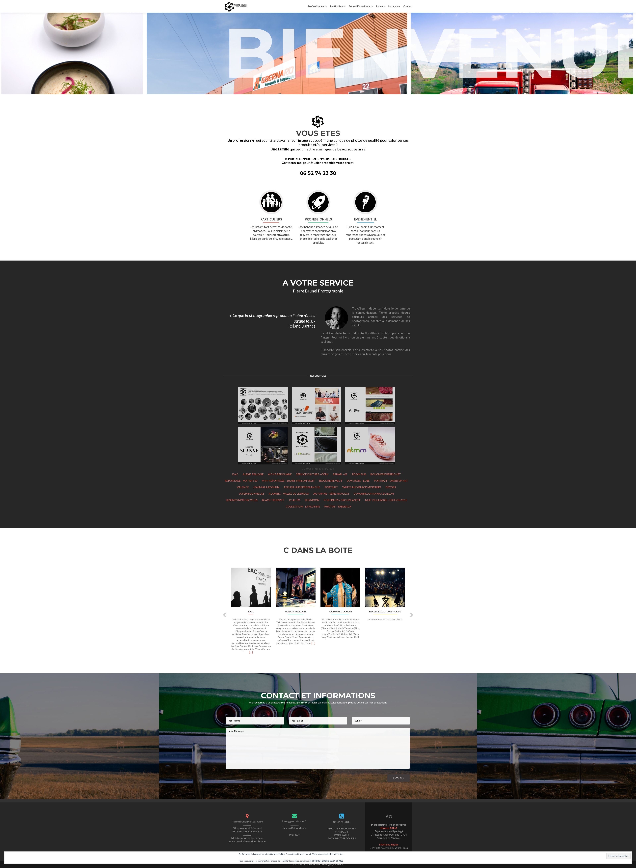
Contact (407, 6)
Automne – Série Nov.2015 (331, 493)
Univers (380, 6)
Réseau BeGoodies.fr (294, 827)
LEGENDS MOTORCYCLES (242, 500)
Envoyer (398, 778)
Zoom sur (359, 474)
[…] (251, 652)
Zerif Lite (375, 847)
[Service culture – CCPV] (385, 587)
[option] (318, 612)
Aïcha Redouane (280, 474)
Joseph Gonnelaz (251, 493)
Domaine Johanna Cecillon (374, 493)
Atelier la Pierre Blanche (302, 487)
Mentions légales (388, 844)
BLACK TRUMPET (273, 500)
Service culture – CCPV (312, 474)
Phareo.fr (294, 834)
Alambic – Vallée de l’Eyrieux (289, 493)
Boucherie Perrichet (385, 474)
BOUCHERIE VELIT (330, 480)
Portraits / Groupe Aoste (342, 500)
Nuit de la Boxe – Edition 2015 (386, 500)
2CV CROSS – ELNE (358, 480)
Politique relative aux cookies (326, 860)
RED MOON (312, 500)
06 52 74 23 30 (341, 821)
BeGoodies (314, 864)
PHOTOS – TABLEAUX (337, 506)
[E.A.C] (251, 587)
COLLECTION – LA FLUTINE (303, 506)
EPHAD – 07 (340, 474)
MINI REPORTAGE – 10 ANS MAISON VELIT (288, 480)
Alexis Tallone (253, 474)
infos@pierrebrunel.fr (294, 821)
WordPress (401, 847)
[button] (225, 615)
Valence (243, 487)
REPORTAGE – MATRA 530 (241, 480)
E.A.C (235, 474)
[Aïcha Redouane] (340, 587)
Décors (390, 487)
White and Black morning (361, 487)
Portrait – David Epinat (391, 480)
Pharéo (340, 864)
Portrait (331, 487)
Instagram (394, 6)
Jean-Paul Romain (266, 487)
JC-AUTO (294, 500)
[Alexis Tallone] (296, 587)
